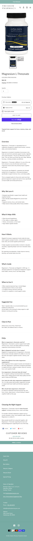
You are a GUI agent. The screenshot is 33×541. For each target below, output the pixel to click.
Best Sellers (6, 464)
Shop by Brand (7, 472)
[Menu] (30, 7)
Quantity (4, 88)
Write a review (16, 442)
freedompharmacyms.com (12, 493)
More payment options (16, 123)
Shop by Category (8, 468)
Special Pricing (7, 477)
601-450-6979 (11, 505)
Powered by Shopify (22, 535)
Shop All (5, 460)
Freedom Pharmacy (14, 535)
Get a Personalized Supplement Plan (12, 496)
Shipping (4, 82)
